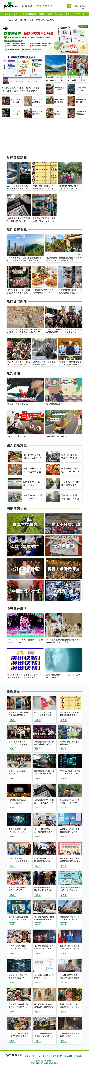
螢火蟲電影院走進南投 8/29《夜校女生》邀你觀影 (19, 919)
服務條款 (46, 1056)
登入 (77, 5)
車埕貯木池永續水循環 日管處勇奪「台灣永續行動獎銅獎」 (70, 832)
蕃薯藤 (10, 5)
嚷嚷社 (42, 14)
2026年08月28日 (14, 20)
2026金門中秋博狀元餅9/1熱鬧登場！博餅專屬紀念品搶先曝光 (18, 861)
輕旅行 (17, 14)
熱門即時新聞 (17, 157)
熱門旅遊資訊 (17, 229)
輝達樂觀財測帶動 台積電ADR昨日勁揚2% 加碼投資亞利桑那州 (44, 773)
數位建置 (68, 1056)
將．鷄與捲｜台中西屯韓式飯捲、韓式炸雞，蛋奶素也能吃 (44, 1007)
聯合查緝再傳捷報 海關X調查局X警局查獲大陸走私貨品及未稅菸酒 (44, 890)
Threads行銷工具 (63, 14)
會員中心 (36, 1056)
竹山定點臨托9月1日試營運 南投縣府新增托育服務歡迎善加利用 (70, 890)
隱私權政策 (57, 1056)
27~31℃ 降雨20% (43, 20)
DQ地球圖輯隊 (29, 14)
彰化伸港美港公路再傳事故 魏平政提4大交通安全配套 (70, 948)
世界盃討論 (79, 14)
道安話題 (13, 373)
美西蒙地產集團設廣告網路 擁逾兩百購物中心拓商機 (19, 715)
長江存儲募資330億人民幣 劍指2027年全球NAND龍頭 (44, 948)
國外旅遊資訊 (17, 445)
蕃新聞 (8, 14)
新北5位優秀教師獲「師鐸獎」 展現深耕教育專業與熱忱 (18, 744)
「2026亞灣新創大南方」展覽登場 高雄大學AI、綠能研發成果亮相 (44, 832)
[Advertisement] (44, 138)
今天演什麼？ (17, 608)
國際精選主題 (17, 508)
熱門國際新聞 (17, 301)
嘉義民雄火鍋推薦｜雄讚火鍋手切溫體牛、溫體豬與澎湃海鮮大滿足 (18, 1007)
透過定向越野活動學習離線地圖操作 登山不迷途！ (70, 744)
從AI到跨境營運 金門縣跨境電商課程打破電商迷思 (44, 919)
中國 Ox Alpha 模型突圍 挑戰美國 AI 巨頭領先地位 (70, 773)
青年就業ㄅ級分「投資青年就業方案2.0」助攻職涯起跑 (70, 861)
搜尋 (50, 14)
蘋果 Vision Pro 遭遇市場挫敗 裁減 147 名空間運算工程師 (18, 978)
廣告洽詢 (78, 1056)
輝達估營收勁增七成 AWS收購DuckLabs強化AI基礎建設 (18, 832)
